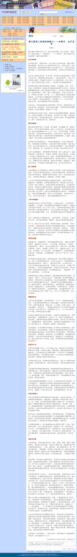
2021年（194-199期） (8, 19)
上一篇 (68, 549)
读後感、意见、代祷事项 (13, 68)
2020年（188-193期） (23, 19)
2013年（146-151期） (53, 21)
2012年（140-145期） (68, 21)
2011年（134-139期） (8, 22)
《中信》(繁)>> (30, 551)
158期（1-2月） (7, 30)
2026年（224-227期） (8, 17)
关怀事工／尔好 (7, 60)
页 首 (63, 549)
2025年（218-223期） (23, 17)
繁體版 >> (62, 36)
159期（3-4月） (18, 30)
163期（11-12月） (13, 35)
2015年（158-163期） (23, 21)
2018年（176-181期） (53, 19)
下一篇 (72, 549)
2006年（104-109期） (38, 24)
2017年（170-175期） (68, 19)
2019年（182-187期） (38, 19)
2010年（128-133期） (23, 22)
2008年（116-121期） (53, 22)
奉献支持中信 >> (69, 12)
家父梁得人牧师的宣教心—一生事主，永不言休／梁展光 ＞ (12, 48)
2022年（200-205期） (68, 17)
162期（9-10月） (13, 33)
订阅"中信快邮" (10, 70)
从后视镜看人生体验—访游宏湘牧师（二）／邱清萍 (12, 53)
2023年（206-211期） (53, 17)
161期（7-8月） (18, 31)
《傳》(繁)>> (48, 551)
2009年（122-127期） (38, 22)
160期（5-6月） (7, 31)
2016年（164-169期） (8, 21)
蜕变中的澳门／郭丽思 (10, 57)
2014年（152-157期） (38, 21)
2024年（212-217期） (38, 17)
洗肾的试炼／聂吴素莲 (10, 41)
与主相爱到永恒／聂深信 (11, 44)
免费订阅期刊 (9, 66)
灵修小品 (8, 64)
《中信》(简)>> (40, 551)
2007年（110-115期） (68, 22)
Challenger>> (57, 551)
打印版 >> (55, 36)
